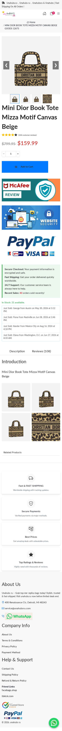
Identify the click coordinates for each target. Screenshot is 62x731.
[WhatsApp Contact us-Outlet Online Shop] (54, 723)
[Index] (44, 13)
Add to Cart (27, 167)
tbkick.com (7, 696)
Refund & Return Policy (14, 681)
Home (32, 22)
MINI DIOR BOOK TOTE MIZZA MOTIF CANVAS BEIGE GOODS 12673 (31, 27)
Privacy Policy (9, 646)
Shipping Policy (10, 675)
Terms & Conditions (12, 640)
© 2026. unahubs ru (11, 722)
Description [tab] (17, 351)
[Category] (58, 14)
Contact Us (8, 669)
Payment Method (11, 652)
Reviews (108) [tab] (41, 351)
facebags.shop (9, 690)
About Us (7, 634)
